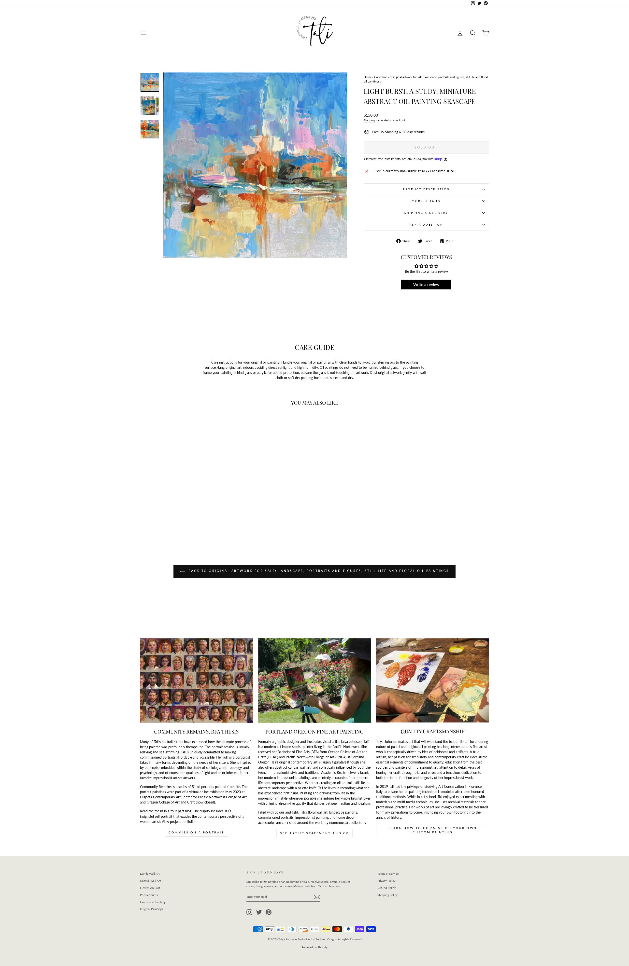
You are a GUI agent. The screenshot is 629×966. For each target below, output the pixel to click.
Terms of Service (388, 873)
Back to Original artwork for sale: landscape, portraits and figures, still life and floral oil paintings (318, 571)
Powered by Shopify (314, 947)
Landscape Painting (152, 902)
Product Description (426, 189)
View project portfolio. (178, 821)
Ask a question (426, 224)
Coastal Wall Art (150, 881)
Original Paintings (151, 909)
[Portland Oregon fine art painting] (314, 680)
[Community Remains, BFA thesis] (196, 680)
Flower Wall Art (150, 888)
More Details (426, 201)
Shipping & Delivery (426, 212)
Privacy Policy (386, 881)
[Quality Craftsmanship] (432, 680)
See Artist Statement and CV (314, 833)
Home (368, 77)
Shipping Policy (387, 895)
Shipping (369, 120)
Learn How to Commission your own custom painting (432, 830)
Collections (381, 77)
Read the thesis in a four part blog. (166, 811)
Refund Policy (386, 888)
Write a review (426, 284)
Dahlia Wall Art (149, 873)
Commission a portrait (196, 832)
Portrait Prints (149, 895)
